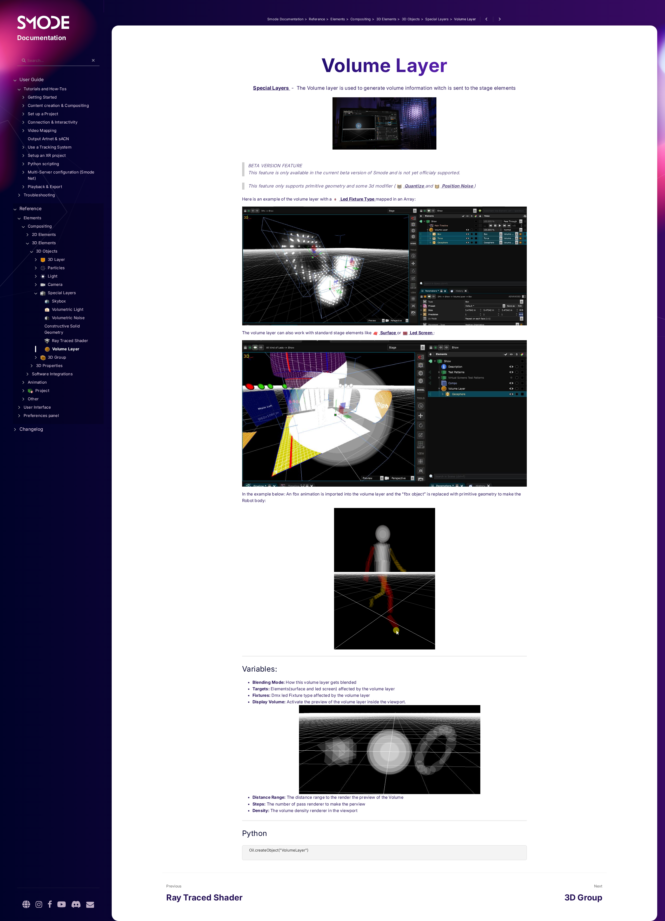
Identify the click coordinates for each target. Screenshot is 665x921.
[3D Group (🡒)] (499, 19)
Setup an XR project (47, 155)
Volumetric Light (67, 309)
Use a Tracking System (49, 147)
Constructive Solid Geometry (62, 329)
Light (52, 276)
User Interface (37, 407)
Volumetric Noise (68, 317)
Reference (30, 208)
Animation (37, 382)
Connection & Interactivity (52, 122)
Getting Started (42, 97)
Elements (32, 217)
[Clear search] (93, 60)
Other (33, 398)
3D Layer (56, 259)
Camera (55, 284)
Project (41, 390)
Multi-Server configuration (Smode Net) (61, 175)
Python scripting (43, 163)
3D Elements (44, 242)
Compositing (40, 226)
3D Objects (46, 251)
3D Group (56, 357)
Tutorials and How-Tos (45, 88)
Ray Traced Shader (69, 340)
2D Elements (44, 234)
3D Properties (49, 365)
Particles (56, 267)
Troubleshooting (39, 194)
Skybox (58, 301)
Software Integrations (52, 373)
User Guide (31, 79)
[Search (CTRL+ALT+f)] (24, 60)
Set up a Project (43, 113)
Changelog (31, 429)
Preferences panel (41, 415)
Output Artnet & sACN (48, 138)
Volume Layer (65, 348)
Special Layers (271, 88)
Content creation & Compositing (58, 105)
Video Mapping (42, 130)
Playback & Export (45, 186)
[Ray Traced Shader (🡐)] (486, 19)
